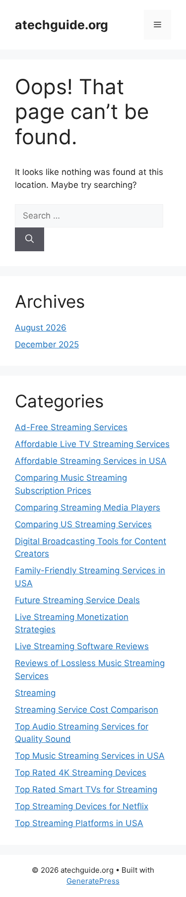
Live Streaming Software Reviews (82, 646)
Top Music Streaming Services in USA (90, 756)
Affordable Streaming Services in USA (91, 461)
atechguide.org (61, 24)
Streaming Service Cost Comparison (86, 710)
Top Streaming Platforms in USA (79, 823)
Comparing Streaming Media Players (87, 507)
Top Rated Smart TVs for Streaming (86, 789)
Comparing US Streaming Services (83, 524)
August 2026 (40, 328)
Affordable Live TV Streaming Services (92, 444)
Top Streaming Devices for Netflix (81, 806)
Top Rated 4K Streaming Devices (80, 773)
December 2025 (47, 344)
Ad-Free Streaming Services (71, 427)
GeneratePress (93, 881)
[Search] (29, 239)
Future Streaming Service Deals (77, 600)
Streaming (35, 693)
